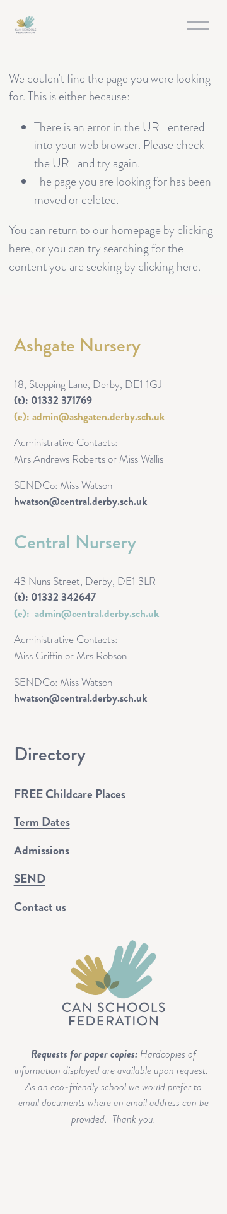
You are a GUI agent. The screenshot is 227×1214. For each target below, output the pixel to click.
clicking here (168, 266)
